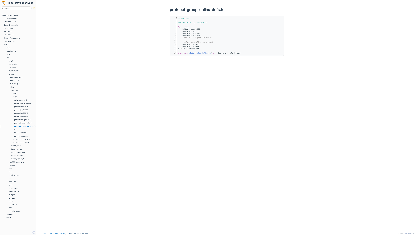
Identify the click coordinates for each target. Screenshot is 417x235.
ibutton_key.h (16, 146)
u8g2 (11, 201)
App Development (10, 18)
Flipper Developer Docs (20, 2)
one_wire (12, 182)
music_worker (14, 175)
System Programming (12, 38)
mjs (10, 172)
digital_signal (13, 71)
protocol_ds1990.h (21, 110)
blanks (15, 93)
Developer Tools (10, 22)
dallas (15, 97)
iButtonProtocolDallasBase (200, 53)
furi (8, 54)
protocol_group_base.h (21, 139)
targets (10, 214)
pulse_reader (14, 188)
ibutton (11, 87)
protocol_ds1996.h (21, 116)
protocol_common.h (20, 133)
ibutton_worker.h (17, 155)
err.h (10, 208)
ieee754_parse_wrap (16, 162)
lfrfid (10, 169)
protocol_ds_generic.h (22, 120)
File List (8, 48)
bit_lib (11, 61)
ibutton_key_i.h (16, 149)
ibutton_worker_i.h (17, 159)
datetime (12, 67)
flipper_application (15, 77)
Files (5, 44)
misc (14, 129)
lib (8, 58)
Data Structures (9, 41)
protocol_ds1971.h (21, 106)
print (10, 185)
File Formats (8, 28)
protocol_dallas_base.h (22, 103)
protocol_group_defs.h (21, 142)
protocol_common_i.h (21, 136)
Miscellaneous (9, 35)
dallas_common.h (20, 100)
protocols (14, 90)
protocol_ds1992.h (21, 113)
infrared (12, 165)
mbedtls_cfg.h (14, 211)
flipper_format (14, 80)
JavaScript (8, 31)
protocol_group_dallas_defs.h (25, 126)
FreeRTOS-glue (14, 84)
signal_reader (14, 191)
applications (11, 51)
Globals (8, 217)
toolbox (12, 198)
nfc (10, 178)
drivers (11, 74)
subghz (12, 195)
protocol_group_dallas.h (23, 123)
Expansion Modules (11, 25)
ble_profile (13, 64)
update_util (13, 204)
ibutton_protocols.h (18, 152)
